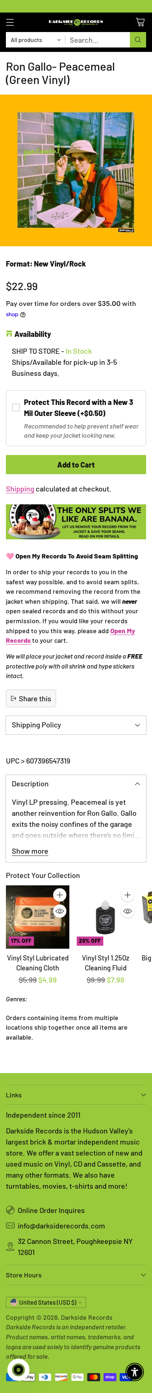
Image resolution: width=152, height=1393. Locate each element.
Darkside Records (87, 1317)
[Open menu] (9, 22)
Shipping (20, 488)
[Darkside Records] (76, 22)
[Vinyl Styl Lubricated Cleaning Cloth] (37, 917)
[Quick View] (59, 911)
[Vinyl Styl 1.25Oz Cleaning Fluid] (105, 917)
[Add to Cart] (59, 895)
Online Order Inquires (51, 1210)
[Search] (138, 39)
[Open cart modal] (140, 22)
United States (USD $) (47, 1302)
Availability (32, 333)
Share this (35, 698)
